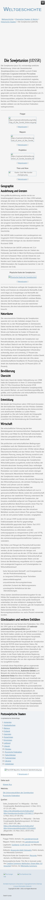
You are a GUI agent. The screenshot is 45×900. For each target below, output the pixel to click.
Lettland (7, 743)
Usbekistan (9, 764)
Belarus (7, 728)
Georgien (7, 734)
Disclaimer (20, 884)
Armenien (8, 722)
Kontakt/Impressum (9, 884)
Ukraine (8, 761)
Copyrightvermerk (30, 884)
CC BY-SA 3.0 (25, 845)
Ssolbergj (15, 845)
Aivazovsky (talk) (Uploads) (21, 850)
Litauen (7, 746)
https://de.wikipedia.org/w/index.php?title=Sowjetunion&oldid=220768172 (19, 812)
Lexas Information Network (22, 886)
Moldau (8, 749)
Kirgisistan (8, 740)
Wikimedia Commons (29, 866)
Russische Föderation (13, 752)
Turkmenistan (10, 758)
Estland (7, 731)
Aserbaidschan (9, 725)
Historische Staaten (8, 22)
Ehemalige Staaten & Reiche (26, 19)
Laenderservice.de (31, 839)
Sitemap (39, 884)
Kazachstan (8, 737)
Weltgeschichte (22, 9)
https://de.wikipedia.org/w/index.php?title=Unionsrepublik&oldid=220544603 (20, 827)
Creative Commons (14, 863)
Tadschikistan (10, 755)
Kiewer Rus (7, 784)
